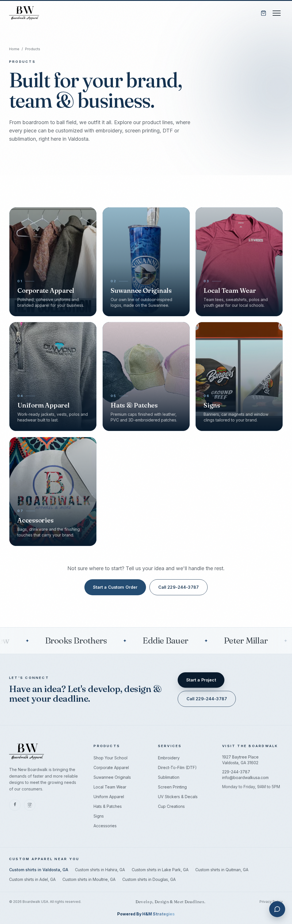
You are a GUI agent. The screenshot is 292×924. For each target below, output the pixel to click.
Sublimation (168, 777)
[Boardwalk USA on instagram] (29, 805)
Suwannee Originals (112, 777)
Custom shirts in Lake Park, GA (160, 869)
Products (32, 49)
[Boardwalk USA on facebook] (15, 805)
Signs (99, 816)
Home (14, 49)
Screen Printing (172, 786)
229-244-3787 (236, 771)
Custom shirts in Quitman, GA (221, 869)
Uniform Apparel (109, 796)
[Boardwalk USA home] (24, 13)
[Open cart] (263, 13)
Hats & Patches (108, 806)
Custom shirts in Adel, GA (32, 879)
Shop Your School (110, 757)
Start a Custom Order (115, 587)
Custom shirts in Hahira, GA (100, 869)
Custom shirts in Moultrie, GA (88, 879)
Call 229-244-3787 (178, 587)
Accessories (105, 825)
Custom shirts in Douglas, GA (149, 879)
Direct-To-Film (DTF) (177, 767)
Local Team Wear (110, 786)
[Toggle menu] (276, 13)
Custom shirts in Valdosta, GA (38, 869)
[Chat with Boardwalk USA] (277, 909)
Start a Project (201, 679)
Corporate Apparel (111, 767)
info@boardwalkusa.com (245, 777)
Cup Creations (171, 806)
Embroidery (169, 757)
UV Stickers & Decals (178, 796)
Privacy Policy (271, 901)
